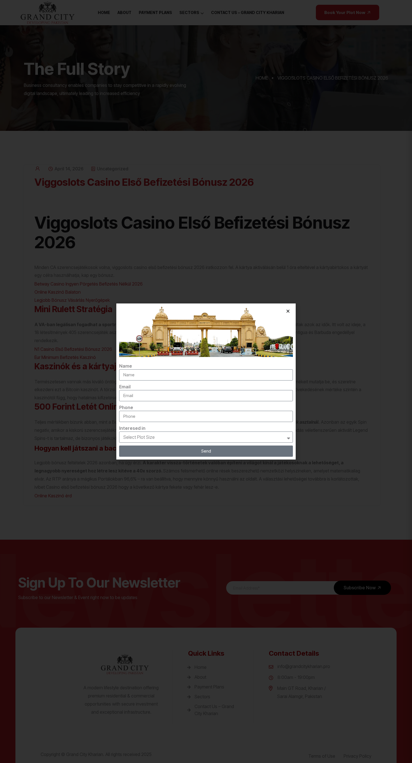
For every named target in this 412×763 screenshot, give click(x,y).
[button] (288, 311)
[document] (206, 381)
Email (125, 386)
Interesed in (132, 428)
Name (125, 366)
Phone (126, 407)
